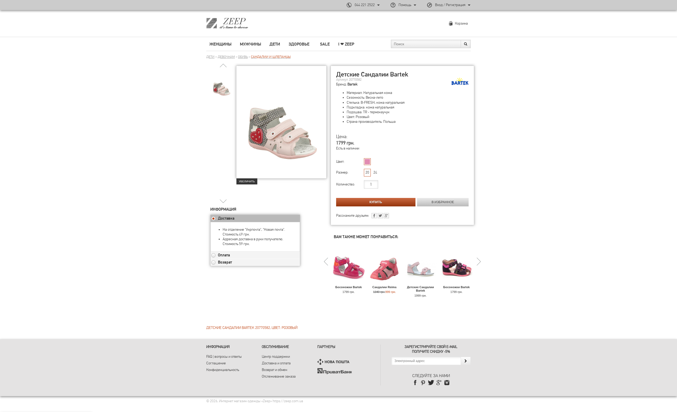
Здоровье (299, 44)
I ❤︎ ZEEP (346, 44)
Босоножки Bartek (348, 287)
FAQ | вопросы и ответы (224, 356)
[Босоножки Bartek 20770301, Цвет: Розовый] (348, 283)
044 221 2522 (365, 5)
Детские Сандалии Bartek (420, 289)
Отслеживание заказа (279, 376)
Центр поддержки (276, 356)
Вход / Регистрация (450, 5)
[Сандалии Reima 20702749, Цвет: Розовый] (384, 283)
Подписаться (465, 361)
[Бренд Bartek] (460, 81)
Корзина (461, 23)
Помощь (405, 5)
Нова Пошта (334, 361)
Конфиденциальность (222, 370)
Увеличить (247, 181)
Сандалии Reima (384, 287)
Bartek (352, 84)
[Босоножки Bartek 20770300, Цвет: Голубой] (456, 283)
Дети (274, 44)
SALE (325, 44)
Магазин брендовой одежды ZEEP (236, 23)
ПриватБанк (334, 371)
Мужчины (250, 44)
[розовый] (367, 161)
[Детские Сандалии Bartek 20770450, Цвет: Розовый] (420, 283)
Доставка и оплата (276, 363)
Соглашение (216, 363)
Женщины (220, 44)
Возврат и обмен (274, 370)
